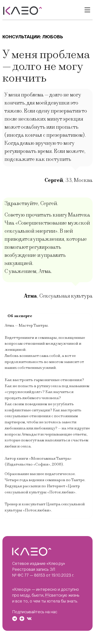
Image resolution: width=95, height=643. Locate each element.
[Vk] (29, 618)
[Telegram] (14, 618)
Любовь (52, 37)
